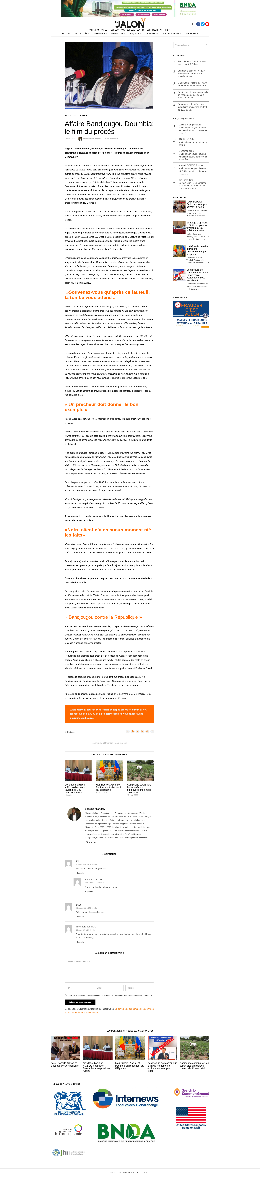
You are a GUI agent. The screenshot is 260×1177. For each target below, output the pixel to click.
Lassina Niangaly (95, 808)
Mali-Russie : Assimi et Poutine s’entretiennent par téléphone (108, 787)
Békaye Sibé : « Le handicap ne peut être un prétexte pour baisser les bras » (192, 186)
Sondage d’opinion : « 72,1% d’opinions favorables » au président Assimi (75, 788)
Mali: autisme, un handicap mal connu (194, 143)
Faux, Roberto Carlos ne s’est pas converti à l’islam (192, 62)
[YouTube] (207, 24)
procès (123, 743)
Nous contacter (144, 1172)
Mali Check (192, 33)
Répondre (80, 873)
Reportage (117, 33)
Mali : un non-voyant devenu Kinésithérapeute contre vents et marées (193, 131)
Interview (99, 33)
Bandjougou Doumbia (102, 743)
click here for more (86, 926)
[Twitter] (203, 24)
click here (183, 180)
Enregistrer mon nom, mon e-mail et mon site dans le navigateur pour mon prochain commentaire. (110, 995)
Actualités (81, 33)
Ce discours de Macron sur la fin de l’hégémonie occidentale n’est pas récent (193, 95)
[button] (206, 45)
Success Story (171, 33)
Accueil (66, 33)
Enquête (134, 33)
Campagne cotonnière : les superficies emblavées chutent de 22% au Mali (139, 788)
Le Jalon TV (151, 33)
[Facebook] (198, 24)
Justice (83, 115)
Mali (117, 743)
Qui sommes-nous (126, 1172)
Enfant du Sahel (93, 879)
